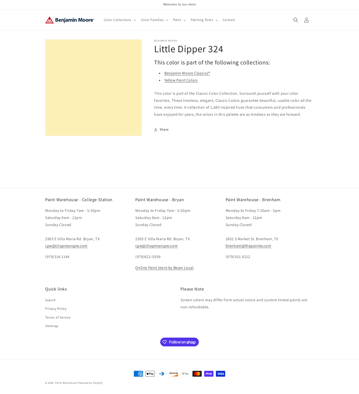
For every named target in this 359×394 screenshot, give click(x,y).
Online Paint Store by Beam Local (164, 267)
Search (50, 300)
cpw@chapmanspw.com (66, 245)
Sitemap (51, 326)
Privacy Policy (55, 308)
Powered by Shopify (90, 382)
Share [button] (164, 129)
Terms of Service (58, 317)
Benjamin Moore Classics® (187, 73)
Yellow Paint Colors (181, 80)
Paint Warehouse (66, 382)
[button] (119, 20)
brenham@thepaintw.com (248, 245)
